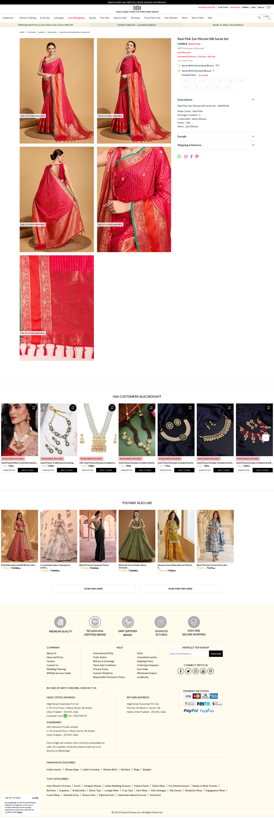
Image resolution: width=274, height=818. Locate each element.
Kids (210, 18)
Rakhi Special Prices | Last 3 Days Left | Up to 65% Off (45, 25)
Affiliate (245, 7)
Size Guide (203, 75)
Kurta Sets (155, 795)
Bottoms (51, 790)
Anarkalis (135, 18)
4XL (186, 87)
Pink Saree (52, 32)
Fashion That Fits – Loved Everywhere (136, 25)
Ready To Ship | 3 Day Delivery (228, 25)
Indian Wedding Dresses (117, 785)
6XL (207, 87)
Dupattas (64, 790)
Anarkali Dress (71, 795)
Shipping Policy (145, 661)
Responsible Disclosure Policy (109, 677)
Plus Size (104, 18)
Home (22, 32)
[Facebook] (181, 671)
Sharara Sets (120, 18)
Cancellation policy (147, 657)
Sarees (92, 18)
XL (221, 80)
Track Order (223, 7)
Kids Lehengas (158, 790)
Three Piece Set (152, 18)
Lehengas (59, 18)
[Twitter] (188, 671)
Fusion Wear (53, 795)
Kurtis (77, 785)
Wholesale (235, 7)
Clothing (32, 32)
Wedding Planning (56, 669)
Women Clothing (28, 18)
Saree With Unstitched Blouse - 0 (200, 65)
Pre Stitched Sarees (179, 785)
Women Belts (110, 769)
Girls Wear (142, 790)
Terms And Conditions (104, 665)
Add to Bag (28, 470)
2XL (230, 80)
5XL (196, 87)
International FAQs (103, 653)
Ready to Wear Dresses (205, 785)
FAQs (140, 653)
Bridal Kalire (79, 790)
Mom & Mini (198, 18)
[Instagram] (195, 671)
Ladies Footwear (91, 769)
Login (253, 7)
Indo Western (171, 18)
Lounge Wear (111, 790)
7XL (217, 87)
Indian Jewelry (54, 769)
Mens (185, 18)
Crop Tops (127, 790)
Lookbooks (143, 677)
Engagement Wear (215, 790)
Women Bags (72, 769)
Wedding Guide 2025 (206, 7)
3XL (241, 80)
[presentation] (9, 437)
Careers (51, 661)
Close (35, 798)
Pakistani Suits (106, 795)
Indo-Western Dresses (59, 785)
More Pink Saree (93, 588)
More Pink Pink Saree (180, 588)
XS (185, 80)
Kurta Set (45, 18)
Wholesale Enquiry (147, 673)
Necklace (125, 769)
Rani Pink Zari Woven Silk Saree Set (75, 32)
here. (20, 812)
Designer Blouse (92, 785)
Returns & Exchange (103, 661)
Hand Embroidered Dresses (132, 795)
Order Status (100, 657)
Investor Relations (103, 673)
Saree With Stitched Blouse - (197, 70)
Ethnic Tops (95, 790)
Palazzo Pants (141, 785)
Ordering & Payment (148, 665)
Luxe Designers (76, 18)
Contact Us (52, 665)
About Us (51, 653)
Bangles (147, 769)
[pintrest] (210, 671)
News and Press (55, 657)
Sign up (261, 7)
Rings (137, 769)
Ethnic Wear (158, 785)
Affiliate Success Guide (59, 673)
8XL (228, 87)
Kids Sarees (176, 790)
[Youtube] (203, 671)
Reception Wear (193, 790)
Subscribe (216, 654)
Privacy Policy (100, 669)
